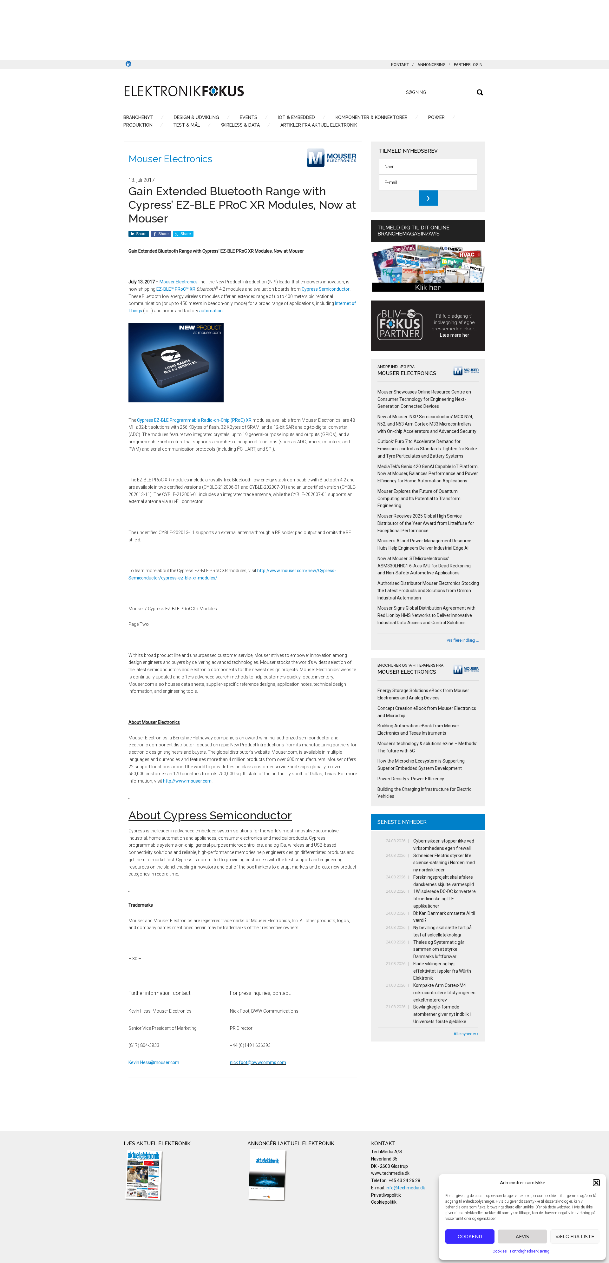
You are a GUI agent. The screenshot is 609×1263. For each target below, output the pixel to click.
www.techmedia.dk (390, 1173)
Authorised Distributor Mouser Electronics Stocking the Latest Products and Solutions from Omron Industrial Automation (428, 590)
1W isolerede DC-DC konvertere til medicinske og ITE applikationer (444, 899)
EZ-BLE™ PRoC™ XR (175, 289)
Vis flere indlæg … (463, 640)
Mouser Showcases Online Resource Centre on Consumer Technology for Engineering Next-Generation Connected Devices (424, 399)
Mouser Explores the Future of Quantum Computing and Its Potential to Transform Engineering (419, 498)
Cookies (500, 1251)
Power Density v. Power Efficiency (410, 778)
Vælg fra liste (574, 1237)
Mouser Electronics (170, 158)
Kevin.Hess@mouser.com (153, 1062)
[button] (596, 1183)
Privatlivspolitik (386, 1195)
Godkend (470, 1237)
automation (211, 310)
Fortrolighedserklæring (529, 1251)
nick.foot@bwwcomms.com (258, 1062)
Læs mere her (454, 335)
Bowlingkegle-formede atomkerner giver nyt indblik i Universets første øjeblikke (442, 1014)
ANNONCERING (431, 64)
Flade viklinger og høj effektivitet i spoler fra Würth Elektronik (442, 971)
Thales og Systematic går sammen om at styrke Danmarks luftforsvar (438, 949)
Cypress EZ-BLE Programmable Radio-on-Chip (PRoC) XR (194, 420)
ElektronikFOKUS (184, 91)
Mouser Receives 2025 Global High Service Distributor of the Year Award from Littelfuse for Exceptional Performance (425, 523)
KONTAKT (400, 64)
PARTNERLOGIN (468, 64)
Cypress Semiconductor (326, 289)
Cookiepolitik (383, 1202)
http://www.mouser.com (187, 781)
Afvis (522, 1237)
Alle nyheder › (466, 1033)
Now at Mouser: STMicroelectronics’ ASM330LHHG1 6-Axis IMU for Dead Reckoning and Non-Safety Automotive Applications (424, 566)
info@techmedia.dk (405, 1187)
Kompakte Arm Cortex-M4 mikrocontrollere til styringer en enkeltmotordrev (444, 992)
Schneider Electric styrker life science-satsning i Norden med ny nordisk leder (444, 863)
